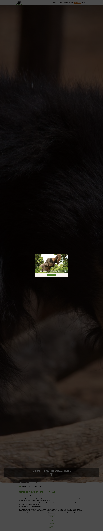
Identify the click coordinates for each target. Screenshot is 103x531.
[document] (51, 265)
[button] (34, 254)
